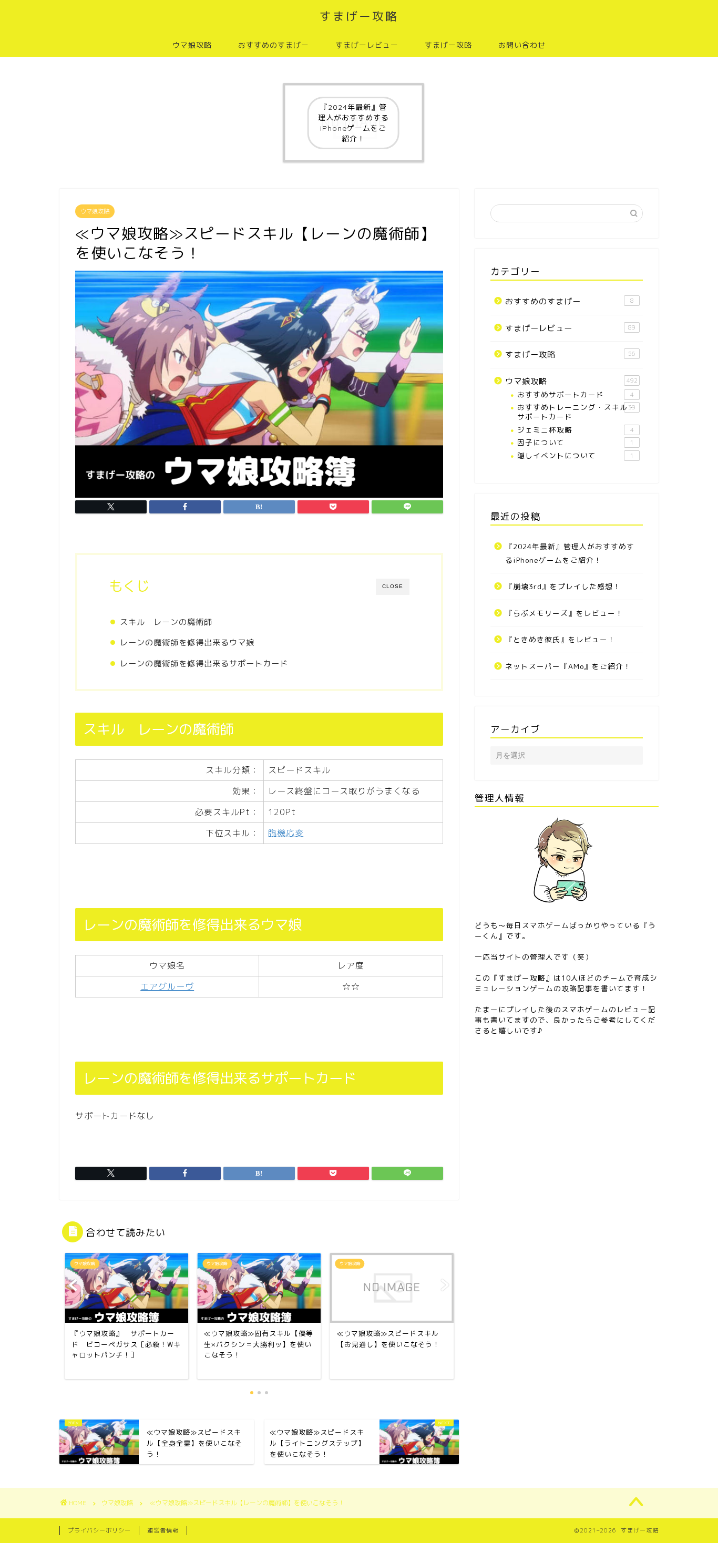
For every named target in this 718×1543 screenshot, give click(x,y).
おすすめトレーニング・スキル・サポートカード (576, 411)
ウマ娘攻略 (192, 45)
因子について (575, 442)
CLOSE (392, 586)
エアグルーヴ (167, 986)
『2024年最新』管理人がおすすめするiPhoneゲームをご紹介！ (569, 553)
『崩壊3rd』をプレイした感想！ (563, 586)
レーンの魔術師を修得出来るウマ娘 (187, 642)
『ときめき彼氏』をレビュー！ (560, 639)
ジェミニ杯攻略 (575, 430)
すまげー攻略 (359, 16)
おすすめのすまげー (273, 45)
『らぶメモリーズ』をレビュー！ (564, 613)
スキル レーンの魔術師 (166, 622)
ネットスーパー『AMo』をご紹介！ (568, 666)
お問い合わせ (522, 45)
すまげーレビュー (366, 45)
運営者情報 (163, 1530)
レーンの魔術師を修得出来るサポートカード (204, 663)
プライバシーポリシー (99, 1530)
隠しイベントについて (575, 455)
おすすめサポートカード (575, 394)
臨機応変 (286, 833)
